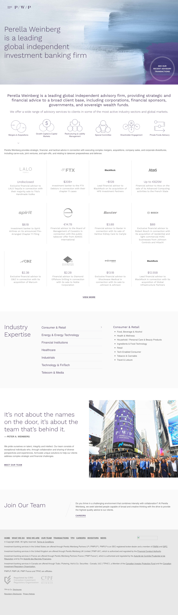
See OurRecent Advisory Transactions (162, 69)
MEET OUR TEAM (13, 464)
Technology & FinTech (56, 365)
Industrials (48, 357)
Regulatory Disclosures (13, 594)
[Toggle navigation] (9, 7)
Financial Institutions (55, 342)
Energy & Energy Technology (60, 335)
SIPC (165, 546)
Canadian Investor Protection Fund (140, 563)
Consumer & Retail (54, 327)
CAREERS (81, 515)
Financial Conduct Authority (149, 551)
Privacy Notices (29, 594)
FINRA (156, 546)
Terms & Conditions (45, 541)
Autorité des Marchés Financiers (37, 558)
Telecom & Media (53, 372)
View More (89, 297)
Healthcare (49, 350)
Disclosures (17, 589)
